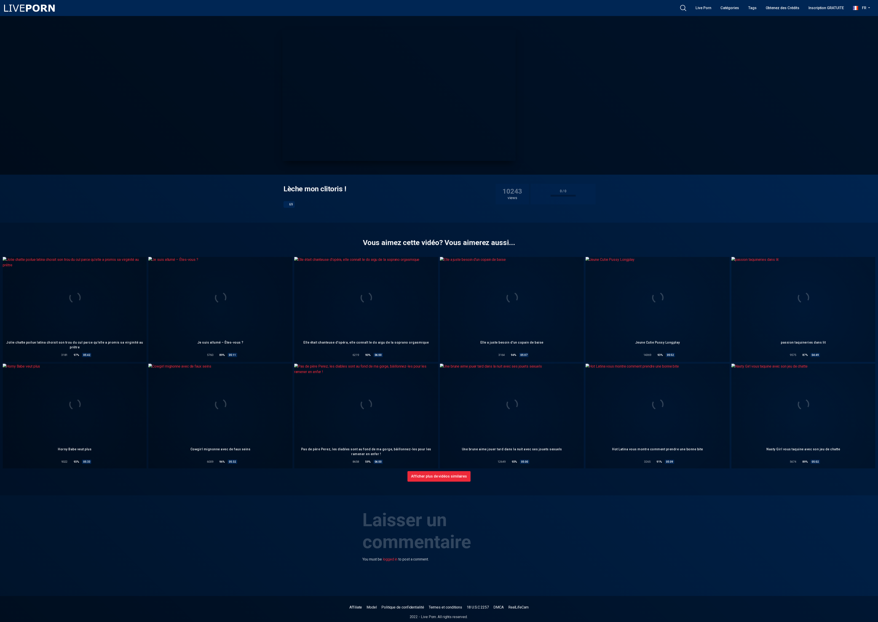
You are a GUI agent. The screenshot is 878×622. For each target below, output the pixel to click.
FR (862, 8)
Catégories (729, 8)
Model (372, 607)
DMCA (498, 607)
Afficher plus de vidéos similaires (439, 476)
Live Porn (703, 8)
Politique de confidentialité (402, 607)
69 (291, 204)
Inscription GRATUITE (826, 8)
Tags (752, 8)
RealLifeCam (518, 607)
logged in (390, 559)
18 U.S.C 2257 (478, 607)
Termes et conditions (445, 607)
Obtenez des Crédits (782, 8)
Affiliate (355, 607)
